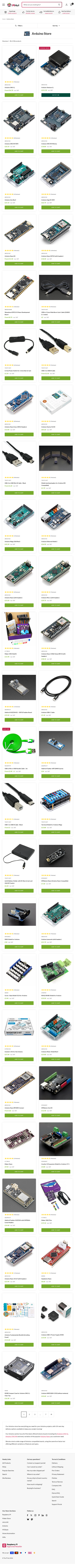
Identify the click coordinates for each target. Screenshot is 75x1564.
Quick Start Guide (58, 1497)
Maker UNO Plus (46, 1220)
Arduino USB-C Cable (47, 712)
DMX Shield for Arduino (12, 939)
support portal (48, 13)
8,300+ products (12, 13)
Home (3, 19)
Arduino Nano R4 (10, 256)
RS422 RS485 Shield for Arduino (51, 995)
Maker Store (6, 1518)
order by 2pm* (66, 13)
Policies (54, 1478)
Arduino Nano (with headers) (13, 597)
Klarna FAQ (56, 1493)
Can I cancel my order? (34, 1467)
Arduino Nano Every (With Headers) (16, 427)
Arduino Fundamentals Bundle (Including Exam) (17, 1336)
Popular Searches (8, 1470)
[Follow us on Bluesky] (28, 1519)
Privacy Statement (58, 1474)
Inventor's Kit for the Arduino (14, 1052)
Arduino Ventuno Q (47, 87)
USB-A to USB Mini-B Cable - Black (15, 483)
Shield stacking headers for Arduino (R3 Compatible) (53, 484)
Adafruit (8, 709)
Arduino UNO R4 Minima (49, 144)
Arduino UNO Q (10, 87)
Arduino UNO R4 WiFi (11, 144)
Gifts (4, 1537)
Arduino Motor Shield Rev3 (49, 1052)
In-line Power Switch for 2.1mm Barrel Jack (18, 371)
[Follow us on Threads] (47, 1515)
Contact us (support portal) (36, 1463)
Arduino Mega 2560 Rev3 (12, 541)
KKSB (6, 1390)
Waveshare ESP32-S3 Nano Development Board (17, 313)
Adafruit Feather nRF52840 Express (52, 768)
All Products (6, 1463)
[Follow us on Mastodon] (32, 1519)
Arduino (8, 85)
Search (4, 1474)
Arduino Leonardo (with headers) (51, 939)
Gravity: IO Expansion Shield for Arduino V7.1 (55, 1164)
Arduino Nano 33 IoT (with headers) (15, 1279)
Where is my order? (33, 1474)
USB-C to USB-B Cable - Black (14, 825)
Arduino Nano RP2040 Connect (14, 1108)
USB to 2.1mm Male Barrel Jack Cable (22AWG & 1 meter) (55, 313)
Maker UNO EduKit (11, 654)
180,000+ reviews (30, 13)
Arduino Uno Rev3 (10, 200)
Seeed (6, 993)
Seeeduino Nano (46, 1279)
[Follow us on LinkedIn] (43, 1515)
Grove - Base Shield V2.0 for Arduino (16, 995)
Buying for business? (34, 1488)
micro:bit (5, 1522)
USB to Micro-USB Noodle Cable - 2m (16, 768)
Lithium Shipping (57, 1467)
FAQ (53, 1489)
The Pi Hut (44, 309)
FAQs (4, 1467)
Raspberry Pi (6, 1514)
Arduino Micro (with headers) (50, 597)
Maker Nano (8, 1164)
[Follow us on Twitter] (31, 1515)
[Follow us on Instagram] (35, 1515)
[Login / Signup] (67, 5)
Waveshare (8, 309)
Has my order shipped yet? (36, 1470)
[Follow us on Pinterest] (39, 1515)
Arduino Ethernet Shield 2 (49, 541)
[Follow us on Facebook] (27, 1515)
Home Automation (8, 1533)
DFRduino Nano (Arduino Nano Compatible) (54, 881)
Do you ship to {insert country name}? (37, 1479)
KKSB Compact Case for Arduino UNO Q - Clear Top (17, 1394)
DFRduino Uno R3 (46, 1108)
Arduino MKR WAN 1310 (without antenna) (54, 1393)
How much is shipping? (34, 1484)
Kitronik (8, 1049)
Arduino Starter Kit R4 (48, 427)
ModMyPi (8, 766)
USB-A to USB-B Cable (48, 371)
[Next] (51, 1414)
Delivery (55, 1463)
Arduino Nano (45, 1436)
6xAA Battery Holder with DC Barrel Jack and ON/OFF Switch (18, 882)
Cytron (7, 651)
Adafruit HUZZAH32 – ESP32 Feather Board (18, 712)
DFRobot (44, 878)
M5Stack (5, 1530)
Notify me (55, 95)
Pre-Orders (56, 1470)
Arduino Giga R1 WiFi (48, 200)
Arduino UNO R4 (11, 1436)
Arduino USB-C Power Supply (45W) (52, 1335)
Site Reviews (6, 1478)
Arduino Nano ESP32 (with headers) (52, 256)
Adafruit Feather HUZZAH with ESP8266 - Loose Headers (18, 1221)
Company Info (56, 1485)
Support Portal (57, 1504)
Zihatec (43, 993)
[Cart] (71, 5)
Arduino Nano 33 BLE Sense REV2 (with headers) (53, 655)
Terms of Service (57, 1482)
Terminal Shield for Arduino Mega (51, 825)
